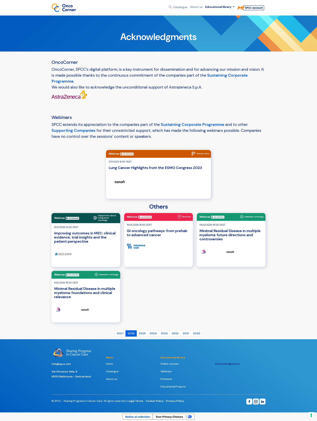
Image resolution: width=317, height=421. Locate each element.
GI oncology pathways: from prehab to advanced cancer (157, 232)
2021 (186, 333)
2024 (153, 333)
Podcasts (166, 379)
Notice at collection (137, 416)
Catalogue (180, 7)
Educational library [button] (218, 7)
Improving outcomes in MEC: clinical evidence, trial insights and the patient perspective (85, 237)
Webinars (166, 371)
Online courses (169, 364)
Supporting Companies (73, 130)
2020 (196, 333)
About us (196, 7)
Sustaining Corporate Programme (192, 124)
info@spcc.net (61, 364)
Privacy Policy (175, 401)
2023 (164, 333)
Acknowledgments (227, 364)
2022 (175, 333)
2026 (131, 333)
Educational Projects (173, 386)
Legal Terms (135, 401)
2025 (142, 333)
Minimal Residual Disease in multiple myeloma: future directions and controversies (230, 234)
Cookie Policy (154, 401)
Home (109, 364)
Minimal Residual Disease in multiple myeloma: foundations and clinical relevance (84, 292)
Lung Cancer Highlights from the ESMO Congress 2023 (155, 167)
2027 (120, 333)
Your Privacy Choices (169, 416)
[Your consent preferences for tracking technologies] (311, 415)
